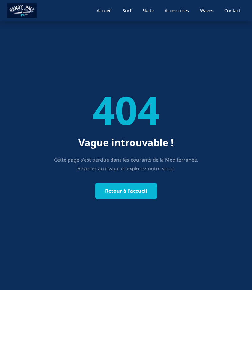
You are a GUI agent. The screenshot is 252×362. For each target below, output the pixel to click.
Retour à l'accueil (126, 190)
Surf (127, 10)
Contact (232, 10)
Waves (206, 10)
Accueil (104, 10)
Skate (148, 10)
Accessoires (177, 10)
